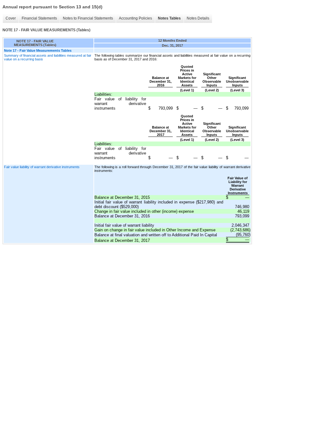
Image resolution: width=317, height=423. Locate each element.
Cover (11, 18)
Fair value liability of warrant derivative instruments (42, 167)
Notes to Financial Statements (88, 18)
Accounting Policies (135, 18)
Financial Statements (39, 18)
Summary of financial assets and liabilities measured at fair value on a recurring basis (47, 57)
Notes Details (198, 18)
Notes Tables (169, 18)
